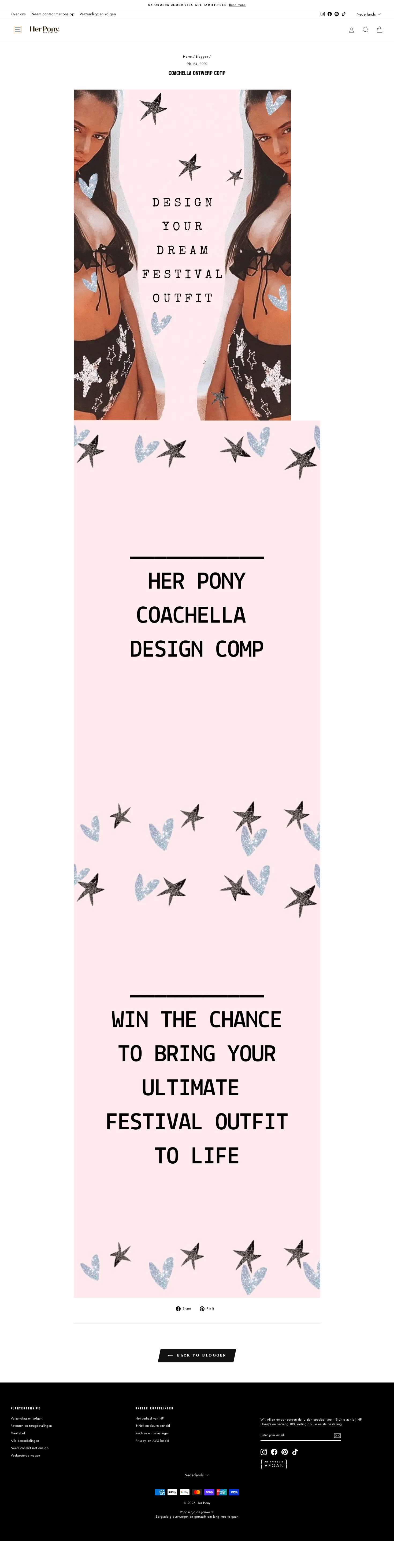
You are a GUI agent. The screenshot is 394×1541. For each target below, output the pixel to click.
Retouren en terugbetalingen (31, 1425)
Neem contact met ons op (52, 14)
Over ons (18, 14)
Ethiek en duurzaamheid (153, 1425)
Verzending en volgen (98, 14)
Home (187, 56)
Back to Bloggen (200, 1356)
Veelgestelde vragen (25, 1455)
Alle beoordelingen (25, 1440)
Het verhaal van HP (150, 1418)
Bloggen (202, 56)
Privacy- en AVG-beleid (152, 1440)
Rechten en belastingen (152, 1433)
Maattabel (18, 1433)
